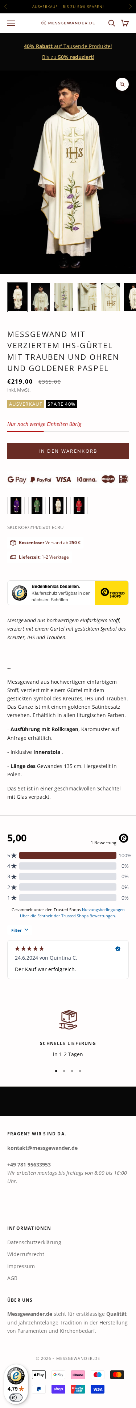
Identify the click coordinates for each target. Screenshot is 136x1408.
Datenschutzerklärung (34, 1242)
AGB (12, 1278)
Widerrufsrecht (25, 1254)
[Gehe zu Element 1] (17, 297)
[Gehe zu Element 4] (87, 297)
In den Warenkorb (67, 451)
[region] (68, 1033)
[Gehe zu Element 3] (64, 297)
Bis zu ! (68, 57)
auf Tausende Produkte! (68, 7)
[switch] (15, 1397)
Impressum (21, 1266)
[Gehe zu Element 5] (110, 297)
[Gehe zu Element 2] (40, 297)
